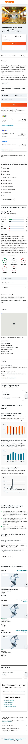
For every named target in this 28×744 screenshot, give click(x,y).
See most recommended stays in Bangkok (21, 631)
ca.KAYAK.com (3, 738)
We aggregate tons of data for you (10, 728)
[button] (2, 2)
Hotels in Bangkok (8, 704)
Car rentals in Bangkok (9, 700)
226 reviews (16, 30)
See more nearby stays (22, 570)
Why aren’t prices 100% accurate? (10, 730)
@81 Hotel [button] (3, 651)
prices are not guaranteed (7, 721)
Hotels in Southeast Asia (9, 739)
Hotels (9, 738)
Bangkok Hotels (19, 739)
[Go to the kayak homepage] (9, 2)
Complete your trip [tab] (7, 691)
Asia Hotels (14, 738)
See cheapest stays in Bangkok (22, 600)
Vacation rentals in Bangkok (10, 706)
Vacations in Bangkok (8, 702)
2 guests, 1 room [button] (7, 40)
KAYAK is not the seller (7, 725)
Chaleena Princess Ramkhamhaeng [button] (9, 589)
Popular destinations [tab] (20, 691)
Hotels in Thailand (21, 738)
